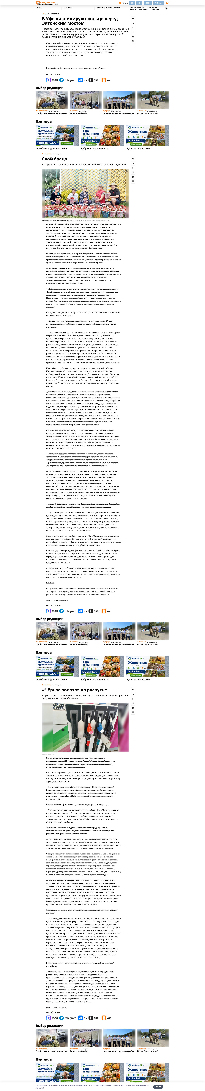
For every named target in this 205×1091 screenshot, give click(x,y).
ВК (132, 3)
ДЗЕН (148, 3)
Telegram (158, 3)
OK (139, 3)
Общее (39, 8)
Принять (158, 1087)
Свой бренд (68, 7)
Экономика (46, 154)
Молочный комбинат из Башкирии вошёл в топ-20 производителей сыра (145, 8)
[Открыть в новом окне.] (52, 80)
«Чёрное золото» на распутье (108, 7)
